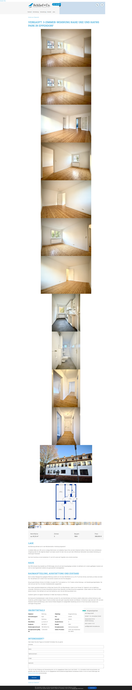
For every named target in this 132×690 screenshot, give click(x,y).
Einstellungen (74, 688)
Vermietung (36, 12)
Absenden (34, 677)
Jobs (54, 12)
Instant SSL (3, 1)
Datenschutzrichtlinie (33, 673)
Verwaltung (43, 12)
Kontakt (49, 12)
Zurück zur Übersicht (33, 17)
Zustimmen (92, 687)
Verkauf (29, 12)
